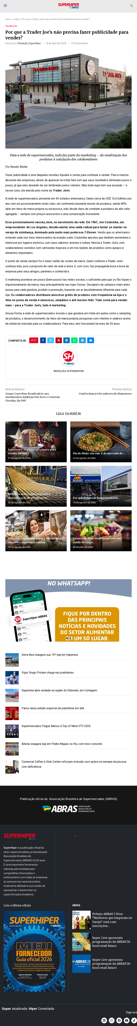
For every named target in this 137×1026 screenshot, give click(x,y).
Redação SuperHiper (29, 43)
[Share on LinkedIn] (66, 340)
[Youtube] (127, 1020)
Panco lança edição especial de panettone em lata (53, 708)
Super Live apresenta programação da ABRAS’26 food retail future (111, 942)
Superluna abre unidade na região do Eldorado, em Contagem (59, 690)
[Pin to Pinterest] (58, 340)
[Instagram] (112, 1020)
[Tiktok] (134, 1020)
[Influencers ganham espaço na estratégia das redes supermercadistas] (36, 530)
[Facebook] (119, 1020)
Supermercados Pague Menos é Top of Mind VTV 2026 (56, 726)
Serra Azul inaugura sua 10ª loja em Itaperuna (50, 654)
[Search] (131, 5)
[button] (68, 610)
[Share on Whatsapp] (74, 340)
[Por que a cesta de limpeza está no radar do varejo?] (101, 486)
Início (8, 19)
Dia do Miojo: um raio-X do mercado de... (99, 453)
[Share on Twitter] (50, 340)
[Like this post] (35, 340)
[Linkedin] (104, 1020)
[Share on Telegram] (82, 340)
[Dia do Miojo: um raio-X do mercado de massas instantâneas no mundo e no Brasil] (101, 441)
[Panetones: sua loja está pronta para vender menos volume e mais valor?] (36, 441)
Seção (16, 19)
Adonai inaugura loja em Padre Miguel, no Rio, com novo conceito (62, 744)
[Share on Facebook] (43, 340)
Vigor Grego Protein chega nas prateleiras (48, 672)
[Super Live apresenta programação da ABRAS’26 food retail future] (81, 942)
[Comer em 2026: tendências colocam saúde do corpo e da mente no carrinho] (101, 530)
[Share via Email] (90, 340)
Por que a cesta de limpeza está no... (96, 498)
